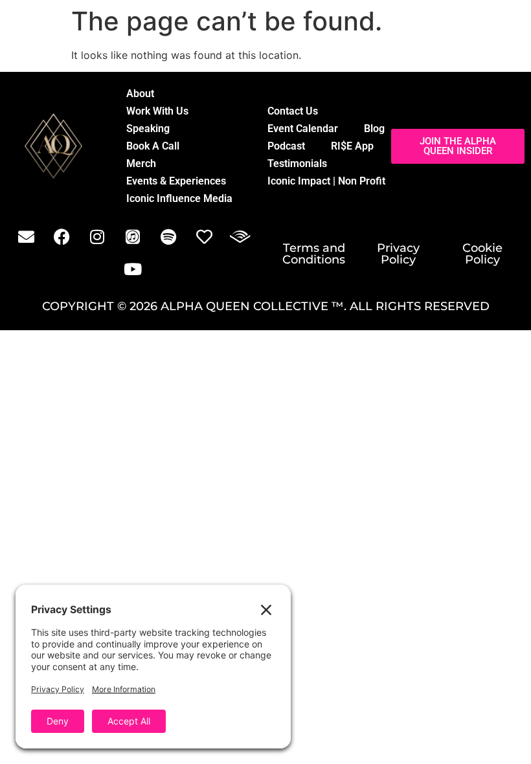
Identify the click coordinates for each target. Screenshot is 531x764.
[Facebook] (61, 236)
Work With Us (157, 111)
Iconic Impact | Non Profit (326, 181)
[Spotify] (168, 236)
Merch (141, 163)
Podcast (286, 146)
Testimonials (297, 163)
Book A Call (152, 146)
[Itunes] (133, 236)
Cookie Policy (482, 254)
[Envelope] (26, 236)
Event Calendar (302, 128)
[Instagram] (97, 236)
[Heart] (204, 236)
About (140, 93)
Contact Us (292, 111)
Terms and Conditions (313, 254)
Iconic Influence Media (179, 198)
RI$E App (352, 146)
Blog (374, 128)
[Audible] (239, 236)
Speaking (148, 128)
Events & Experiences (176, 181)
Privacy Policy (398, 254)
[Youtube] (133, 269)
